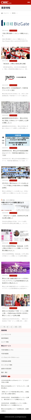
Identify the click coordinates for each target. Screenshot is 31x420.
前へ (8, 327)
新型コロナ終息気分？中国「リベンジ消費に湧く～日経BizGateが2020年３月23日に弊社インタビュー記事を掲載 (15, 313)
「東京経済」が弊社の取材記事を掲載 (14, 63)
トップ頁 (3, 327)
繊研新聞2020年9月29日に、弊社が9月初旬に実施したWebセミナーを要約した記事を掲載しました (15, 120)
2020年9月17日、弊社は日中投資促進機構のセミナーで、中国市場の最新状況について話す (15, 153)
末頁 (16, 327)
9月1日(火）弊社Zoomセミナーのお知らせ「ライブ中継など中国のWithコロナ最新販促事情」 (15, 185)
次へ (12, 327)
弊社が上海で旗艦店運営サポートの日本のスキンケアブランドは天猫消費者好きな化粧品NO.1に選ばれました (15, 281)
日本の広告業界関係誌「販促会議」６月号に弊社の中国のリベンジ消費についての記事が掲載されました (15, 248)
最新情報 (13, 13)
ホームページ (6, 13)
